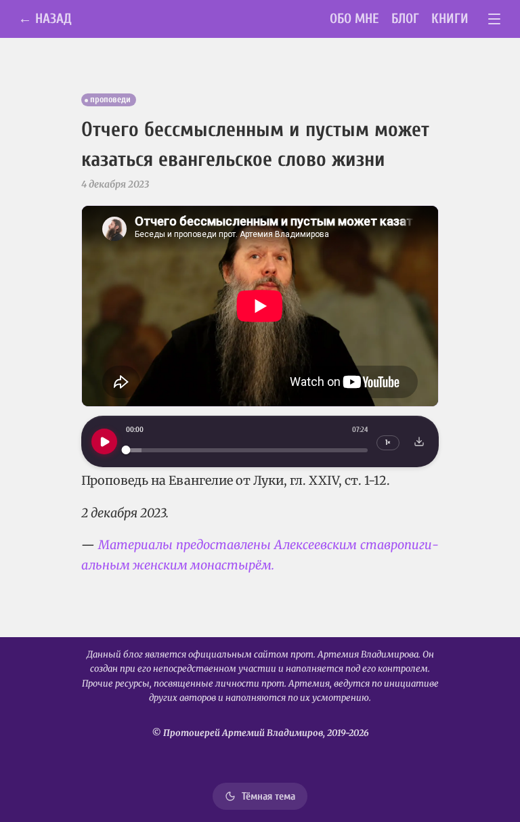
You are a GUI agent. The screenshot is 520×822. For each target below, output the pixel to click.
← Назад (45, 18)
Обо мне (354, 18)
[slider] (247, 450)
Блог (405, 18)
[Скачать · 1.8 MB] (419, 441)
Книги (450, 18)
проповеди (110, 99)
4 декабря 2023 (115, 184)
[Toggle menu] (494, 19)
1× (388, 442)
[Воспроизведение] (104, 441)
